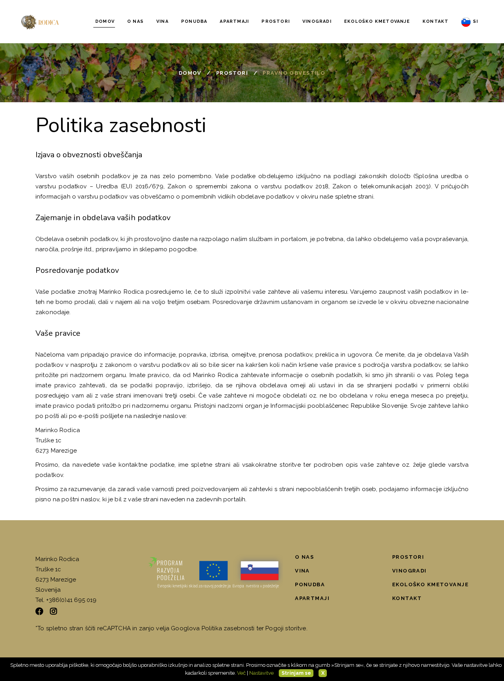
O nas (304, 557)
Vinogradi (409, 571)
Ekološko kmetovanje (430, 584)
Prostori (232, 73)
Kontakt (407, 598)
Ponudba (310, 584)
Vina (302, 571)
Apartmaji (312, 598)
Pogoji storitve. (286, 628)
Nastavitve (261, 673)
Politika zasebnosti (228, 628)
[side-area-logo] (215, 573)
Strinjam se (296, 673)
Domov (190, 73)
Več (241, 673)
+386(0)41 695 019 (71, 600)
